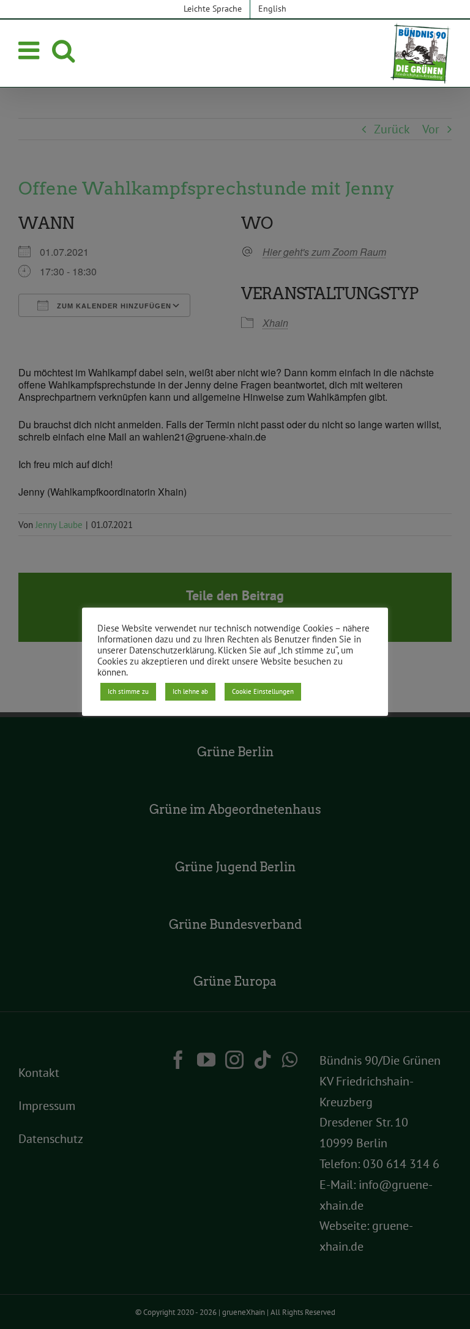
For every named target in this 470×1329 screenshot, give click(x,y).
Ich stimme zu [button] (128, 691)
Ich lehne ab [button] (190, 691)
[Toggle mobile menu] (30, 50)
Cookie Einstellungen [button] (263, 691)
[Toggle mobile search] (63, 50)
